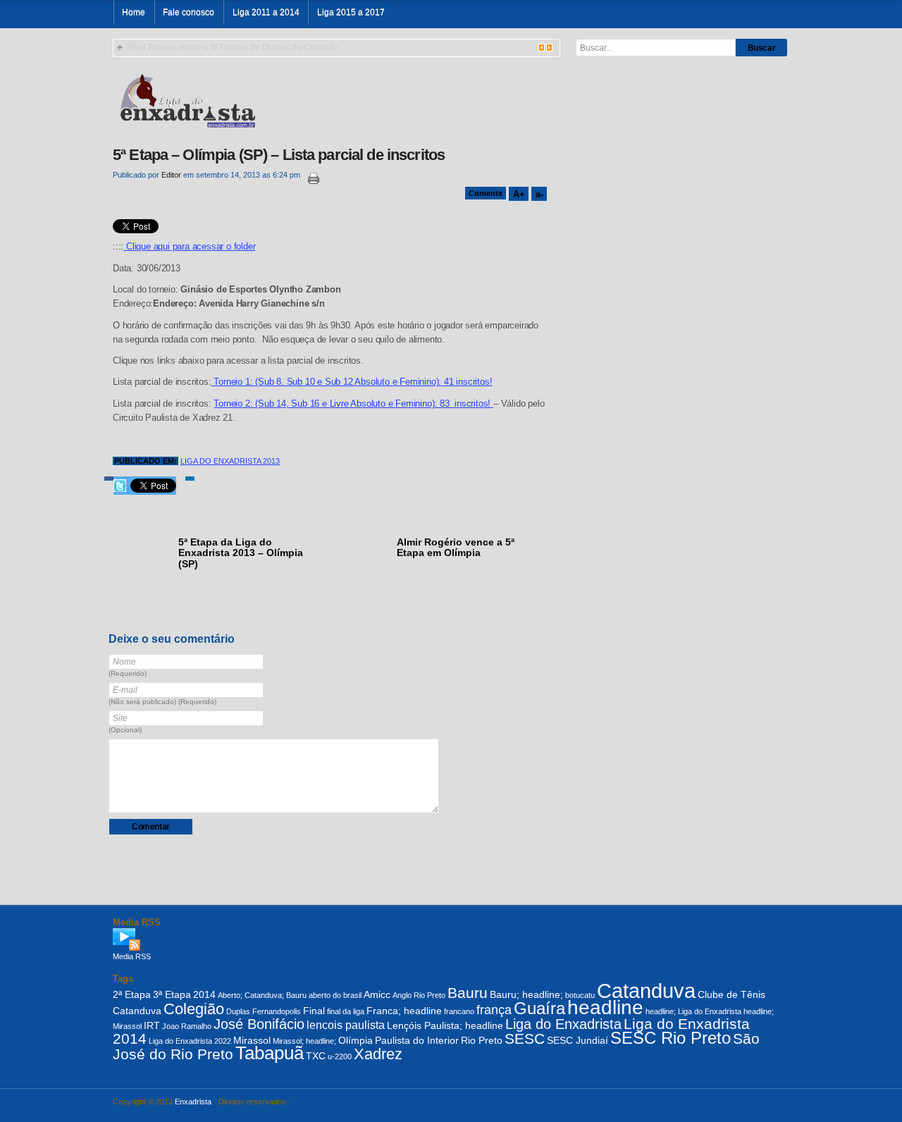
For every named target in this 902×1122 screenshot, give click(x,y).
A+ (518, 194)
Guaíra (539, 1008)
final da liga (345, 1011)
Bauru (467, 993)
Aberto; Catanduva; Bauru (262, 995)
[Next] (549, 47)
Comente (485, 193)
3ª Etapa (172, 994)
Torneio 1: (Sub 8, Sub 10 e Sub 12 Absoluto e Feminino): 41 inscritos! (352, 382)
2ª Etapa (132, 994)
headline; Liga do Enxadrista (693, 1011)
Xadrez (378, 1054)
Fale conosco (188, 12)
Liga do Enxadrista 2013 (230, 461)
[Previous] (541, 47)
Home (133, 12)
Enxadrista (193, 1101)
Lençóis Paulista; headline (445, 1025)
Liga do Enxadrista (563, 1024)
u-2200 (340, 1056)
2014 (204, 994)
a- (539, 194)
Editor (171, 175)
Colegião (193, 1009)
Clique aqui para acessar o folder (189, 247)
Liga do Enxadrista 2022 (190, 1041)
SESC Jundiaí (577, 1040)
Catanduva (646, 990)
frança (494, 1010)
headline (605, 1007)
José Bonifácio (259, 1024)
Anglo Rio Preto (419, 995)
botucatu (580, 995)
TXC (316, 1055)
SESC (525, 1038)
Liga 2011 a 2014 (266, 12)
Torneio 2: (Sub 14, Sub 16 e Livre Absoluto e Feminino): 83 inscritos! (353, 404)
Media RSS (132, 956)
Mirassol (252, 1040)
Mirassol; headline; (304, 1041)
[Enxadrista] (187, 99)
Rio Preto (481, 1040)
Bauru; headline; (526, 994)
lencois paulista (346, 1024)
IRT (152, 1025)
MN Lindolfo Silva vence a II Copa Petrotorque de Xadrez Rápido (251, 47)
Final (314, 1010)
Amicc (377, 994)
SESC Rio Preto (670, 1038)
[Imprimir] (310, 179)
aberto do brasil (335, 995)
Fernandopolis (276, 1011)
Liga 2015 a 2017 (351, 12)
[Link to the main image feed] (451, 939)
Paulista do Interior (417, 1040)
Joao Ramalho (186, 1026)
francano (459, 1011)
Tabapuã (269, 1053)
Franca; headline (404, 1010)
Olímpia (355, 1040)
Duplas (238, 1011)
